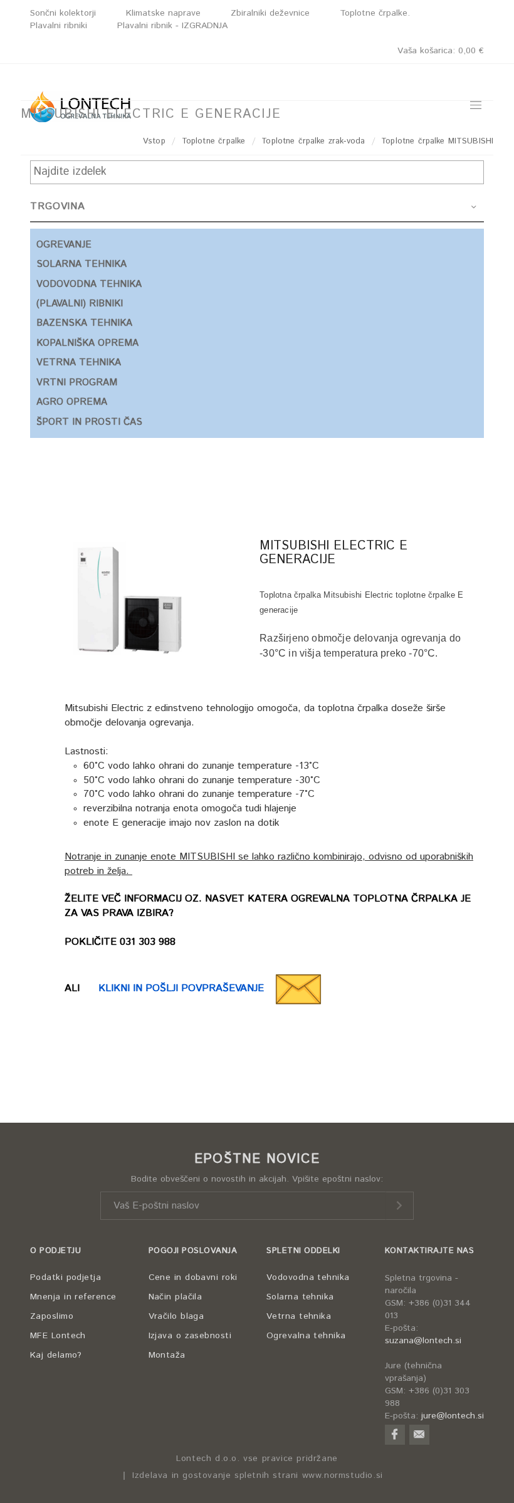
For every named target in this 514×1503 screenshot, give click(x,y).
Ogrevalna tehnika (306, 1335)
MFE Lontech (58, 1335)
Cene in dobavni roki (193, 1277)
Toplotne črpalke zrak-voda (313, 141)
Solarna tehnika (300, 1297)
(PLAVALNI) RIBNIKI (79, 303)
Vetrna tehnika (298, 1316)
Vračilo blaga (176, 1316)
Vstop (154, 141)
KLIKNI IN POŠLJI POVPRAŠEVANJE (185, 988)
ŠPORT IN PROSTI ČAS (89, 422)
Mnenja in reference (73, 1297)
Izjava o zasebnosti (190, 1335)
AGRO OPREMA (71, 401)
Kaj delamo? (56, 1355)
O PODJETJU (55, 1251)
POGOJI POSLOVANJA (193, 1251)
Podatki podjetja (65, 1277)
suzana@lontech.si (423, 1340)
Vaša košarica (440, 50)
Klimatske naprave (163, 13)
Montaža (167, 1355)
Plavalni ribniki (58, 25)
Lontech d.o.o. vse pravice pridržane (257, 1459)
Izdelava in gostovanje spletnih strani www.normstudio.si (257, 1476)
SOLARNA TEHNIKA (81, 264)
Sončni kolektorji (63, 13)
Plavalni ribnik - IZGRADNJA (172, 25)
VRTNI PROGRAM (76, 382)
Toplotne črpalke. (375, 13)
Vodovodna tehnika (308, 1277)
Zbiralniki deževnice (270, 13)
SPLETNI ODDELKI (303, 1251)
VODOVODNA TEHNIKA (89, 284)
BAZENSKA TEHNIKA (84, 323)
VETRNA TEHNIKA (78, 362)
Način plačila (175, 1297)
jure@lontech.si (452, 1416)
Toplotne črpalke (213, 141)
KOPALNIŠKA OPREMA (87, 343)
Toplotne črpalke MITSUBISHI (437, 141)
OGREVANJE (64, 244)
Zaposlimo (51, 1316)
